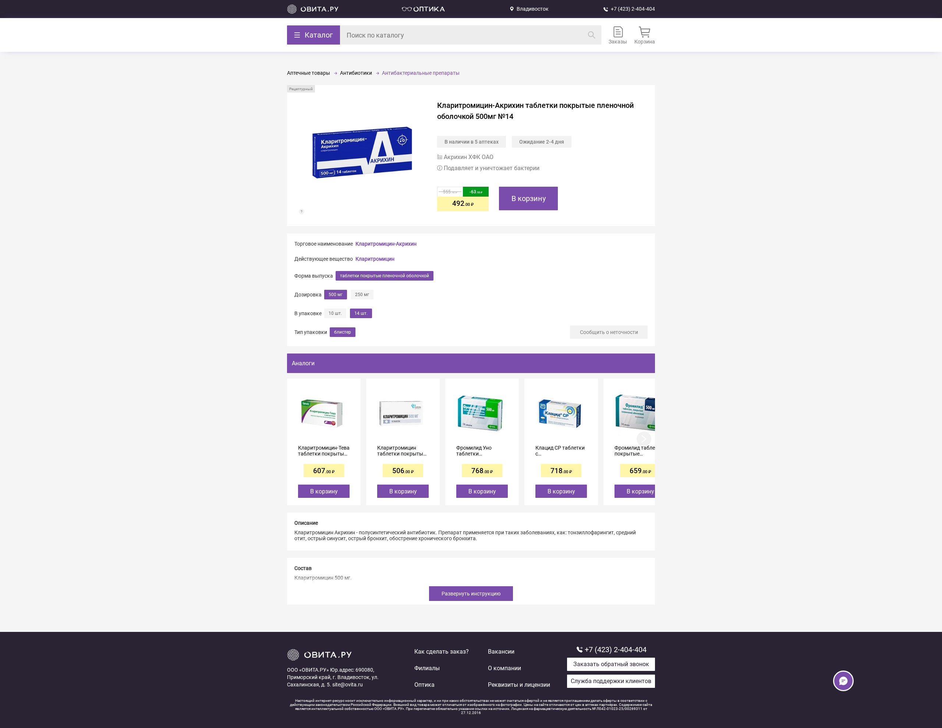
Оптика (424, 684)
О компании (504, 668)
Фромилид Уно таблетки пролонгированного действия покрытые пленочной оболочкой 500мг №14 (480, 451)
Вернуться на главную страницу (313, 9)
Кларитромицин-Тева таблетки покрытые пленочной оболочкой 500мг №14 (324, 451)
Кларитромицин (374, 259)
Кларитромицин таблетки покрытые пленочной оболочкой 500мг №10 (401, 451)
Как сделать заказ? (441, 651)
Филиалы (427, 668)
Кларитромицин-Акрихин (386, 244)
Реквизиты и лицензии (519, 684)
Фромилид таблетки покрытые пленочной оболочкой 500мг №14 (639, 451)
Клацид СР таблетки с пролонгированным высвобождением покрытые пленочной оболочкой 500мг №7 (561, 451)
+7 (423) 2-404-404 (633, 9)
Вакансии (501, 651)
